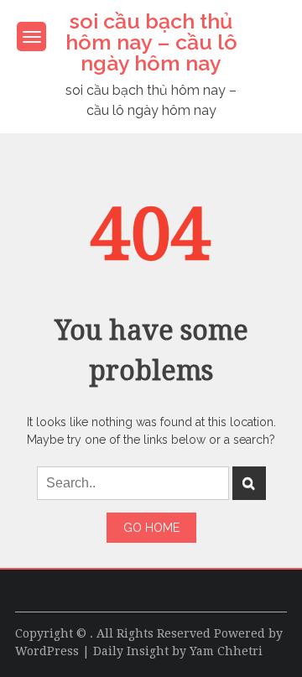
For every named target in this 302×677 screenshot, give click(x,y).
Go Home (151, 527)
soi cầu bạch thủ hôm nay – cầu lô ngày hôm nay (151, 42)
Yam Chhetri (226, 651)
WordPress (47, 651)
